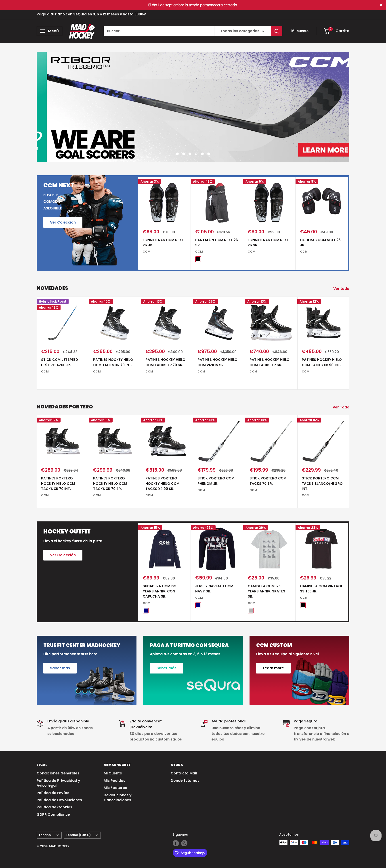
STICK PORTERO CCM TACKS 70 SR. (268, 481)
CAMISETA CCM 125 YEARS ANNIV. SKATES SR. (266, 591)
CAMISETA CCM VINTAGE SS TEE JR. (321, 589)
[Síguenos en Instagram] (184, 843)
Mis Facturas (115, 787)
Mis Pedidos (114, 780)
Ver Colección (63, 222)
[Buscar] (276, 31)
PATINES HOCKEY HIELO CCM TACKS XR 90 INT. (322, 362)
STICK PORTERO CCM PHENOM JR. (215, 481)
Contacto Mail (184, 773)
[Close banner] (381, 5)
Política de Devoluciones (59, 800)
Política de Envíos (53, 792)
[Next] (348, 223)
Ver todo (341, 288)
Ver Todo (341, 407)
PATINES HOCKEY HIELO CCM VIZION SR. (217, 362)
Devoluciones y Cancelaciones (118, 798)
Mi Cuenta (113, 773)
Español (45, 835)
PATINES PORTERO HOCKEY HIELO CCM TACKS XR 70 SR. (110, 483)
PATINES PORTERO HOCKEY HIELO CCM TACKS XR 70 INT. (58, 483)
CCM (146, 252)
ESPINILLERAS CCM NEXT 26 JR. (163, 242)
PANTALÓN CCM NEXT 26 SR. (216, 242)
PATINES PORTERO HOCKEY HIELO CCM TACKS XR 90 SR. (162, 483)
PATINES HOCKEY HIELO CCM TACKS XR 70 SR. (165, 362)
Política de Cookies (54, 807)
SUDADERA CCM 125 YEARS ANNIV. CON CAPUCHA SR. (159, 591)
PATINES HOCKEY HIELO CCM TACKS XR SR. (270, 362)
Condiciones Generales (58, 773)
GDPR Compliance (53, 814)
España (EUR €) (78, 835)
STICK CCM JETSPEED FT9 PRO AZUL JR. (59, 362)
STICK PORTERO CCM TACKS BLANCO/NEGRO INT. (322, 483)
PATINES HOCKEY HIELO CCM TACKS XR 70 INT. (113, 362)
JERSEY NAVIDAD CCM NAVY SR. (214, 589)
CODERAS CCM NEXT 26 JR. (320, 242)
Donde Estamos (185, 780)
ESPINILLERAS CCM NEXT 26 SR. (268, 242)
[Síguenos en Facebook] (176, 843)
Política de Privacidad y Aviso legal (58, 783)
